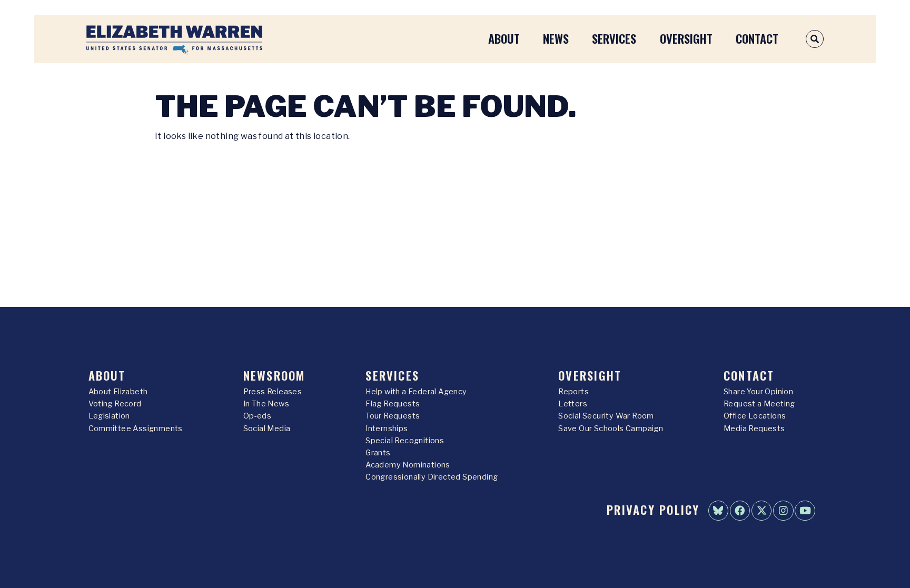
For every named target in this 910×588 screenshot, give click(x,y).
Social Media (267, 428)
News (556, 38)
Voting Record (115, 403)
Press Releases (272, 391)
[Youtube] (805, 511)
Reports (573, 391)
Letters (572, 403)
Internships (386, 428)
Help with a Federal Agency (416, 391)
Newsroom (274, 375)
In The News (266, 403)
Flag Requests (392, 403)
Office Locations (755, 416)
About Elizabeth (118, 391)
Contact (757, 38)
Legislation (109, 416)
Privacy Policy (653, 509)
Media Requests (754, 428)
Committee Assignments (135, 428)
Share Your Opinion (758, 391)
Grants (377, 452)
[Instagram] (783, 511)
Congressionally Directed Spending (431, 477)
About (504, 38)
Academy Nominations (407, 465)
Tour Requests (392, 416)
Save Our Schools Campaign (610, 428)
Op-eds (257, 416)
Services (614, 38)
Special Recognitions (404, 440)
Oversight (686, 38)
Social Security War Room (606, 416)
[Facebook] (740, 511)
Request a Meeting (759, 403)
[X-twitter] (761, 511)
